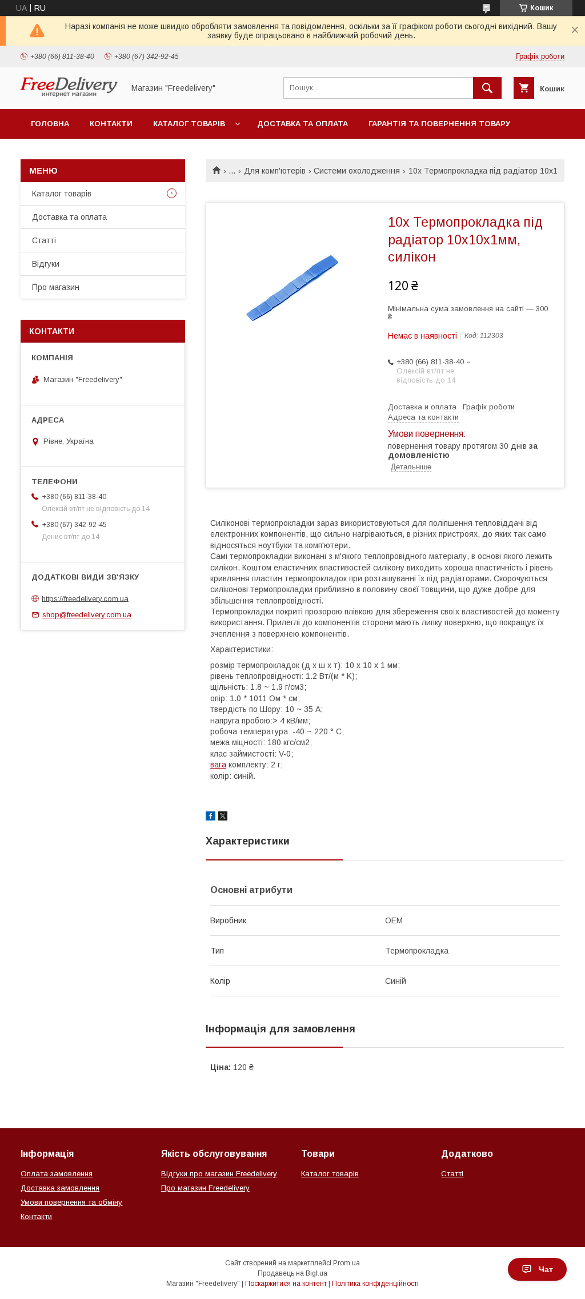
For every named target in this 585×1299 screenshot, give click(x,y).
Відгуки (45, 263)
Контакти (111, 123)
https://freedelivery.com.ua (85, 598)
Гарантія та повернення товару (439, 123)
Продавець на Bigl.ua (292, 1273)
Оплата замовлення (57, 1173)
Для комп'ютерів (275, 170)
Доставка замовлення (60, 1188)
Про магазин (55, 287)
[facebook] (210, 817)
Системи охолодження (357, 170)
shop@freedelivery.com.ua (86, 614)
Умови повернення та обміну (71, 1202)
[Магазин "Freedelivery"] (69, 94)
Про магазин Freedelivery (205, 1188)
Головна (50, 123)
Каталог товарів (189, 123)
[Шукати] (487, 88)
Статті (44, 240)
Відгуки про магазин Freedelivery (219, 1173)
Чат (546, 1269)
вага (218, 764)
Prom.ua (346, 1263)
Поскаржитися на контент (286, 1284)
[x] (222, 817)
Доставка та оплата (302, 123)
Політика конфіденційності (375, 1284)
